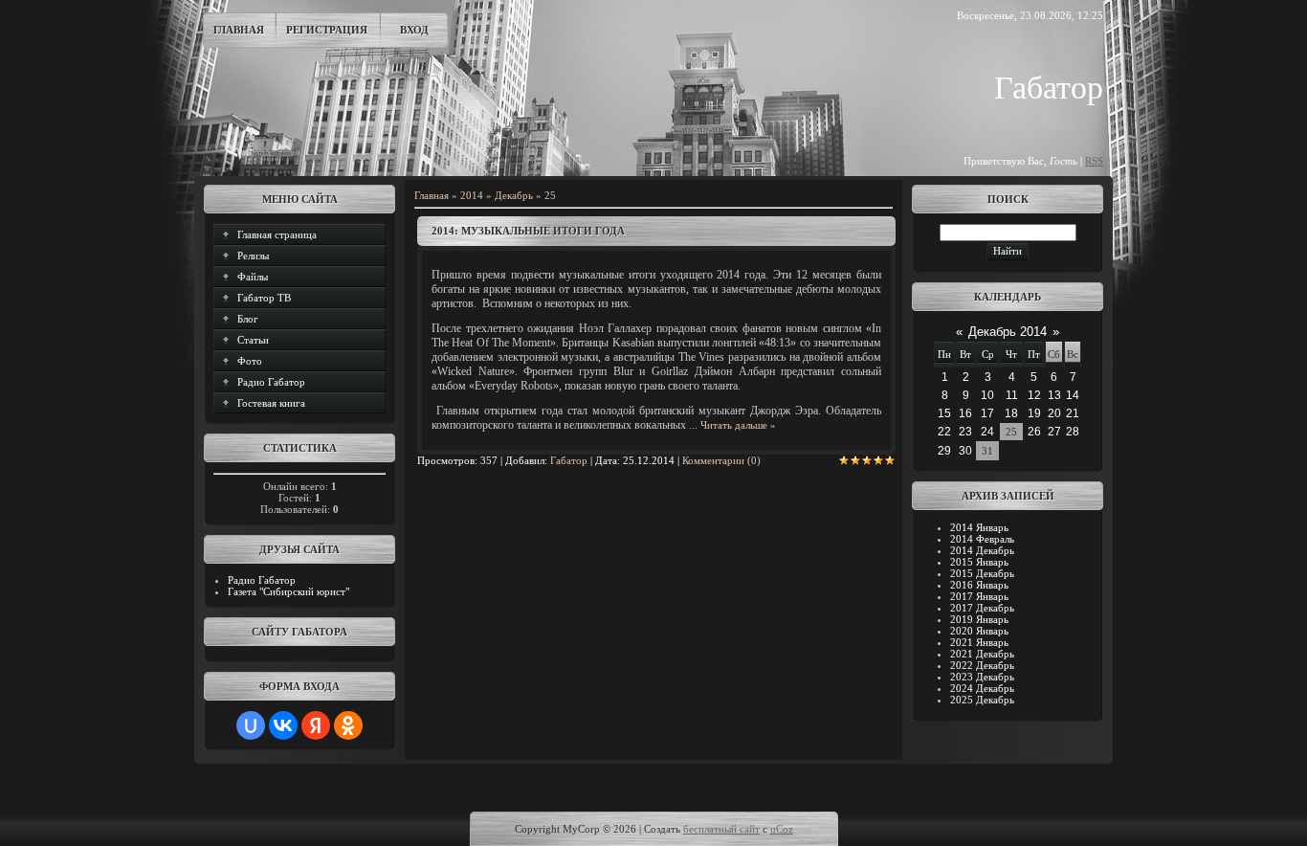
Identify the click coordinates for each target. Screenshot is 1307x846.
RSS (1094, 161)
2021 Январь (979, 642)
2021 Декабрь (982, 653)
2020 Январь (979, 630)
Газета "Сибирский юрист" (288, 591)
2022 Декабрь (982, 665)
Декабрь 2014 (1007, 331)
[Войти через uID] (250, 725)
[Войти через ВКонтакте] (283, 725)
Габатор (568, 460)
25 (1011, 431)
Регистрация (326, 29)
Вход (414, 29)
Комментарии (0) (721, 460)
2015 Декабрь (982, 573)
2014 (471, 195)
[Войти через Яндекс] (315, 725)
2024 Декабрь (982, 688)
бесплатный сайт (721, 829)
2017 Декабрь (982, 607)
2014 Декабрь (982, 550)
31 (987, 450)
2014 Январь (979, 527)
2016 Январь (979, 584)
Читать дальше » (738, 425)
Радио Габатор (262, 580)
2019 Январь (979, 619)
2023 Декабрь (982, 676)
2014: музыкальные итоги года (528, 230)
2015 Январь (979, 562)
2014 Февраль (982, 539)
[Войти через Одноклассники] (348, 725)
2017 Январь (979, 596)
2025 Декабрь (982, 699)
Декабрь (514, 195)
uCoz (781, 829)
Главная (238, 29)
